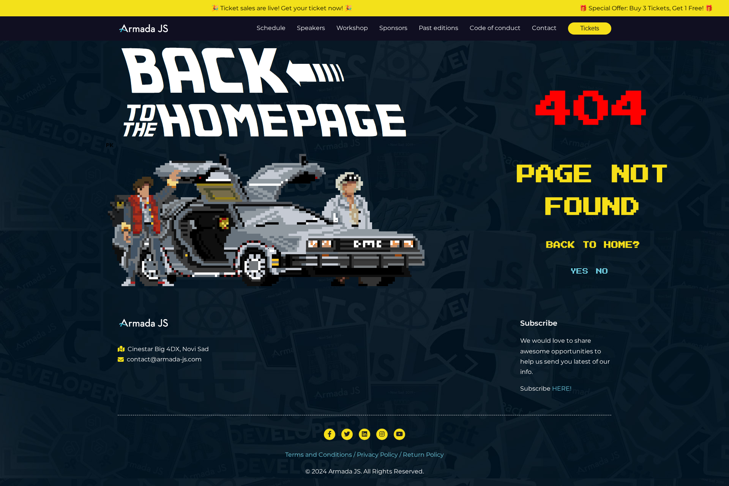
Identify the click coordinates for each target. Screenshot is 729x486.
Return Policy (423, 454)
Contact (544, 28)
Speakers (311, 28)
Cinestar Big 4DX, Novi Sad (168, 349)
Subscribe (538, 323)
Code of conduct (495, 28)
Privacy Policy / (380, 454)
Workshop (352, 28)
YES (579, 271)
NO (602, 271)
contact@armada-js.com (164, 359)
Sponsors (393, 28)
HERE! (561, 388)
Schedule (271, 28)
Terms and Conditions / (321, 454)
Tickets (589, 28)
